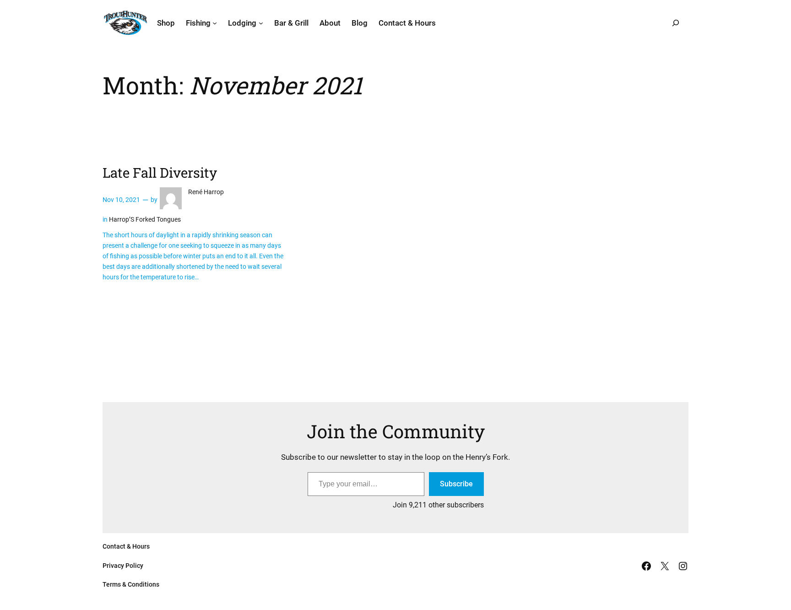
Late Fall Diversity (160, 172)
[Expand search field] (675, 23)
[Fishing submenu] (214, 23)
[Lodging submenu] (261, 23)
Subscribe (456, 483)
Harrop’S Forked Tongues (145, 219)
